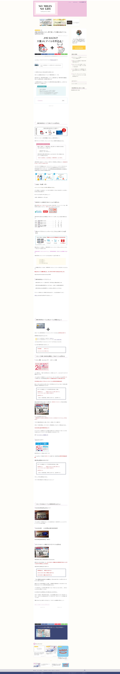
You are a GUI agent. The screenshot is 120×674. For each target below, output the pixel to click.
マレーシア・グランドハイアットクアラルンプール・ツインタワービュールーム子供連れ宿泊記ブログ (79, 75)
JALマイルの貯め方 (39, 670)
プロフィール (74, 43)
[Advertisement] (51, 113)
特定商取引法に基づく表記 (75, 90)
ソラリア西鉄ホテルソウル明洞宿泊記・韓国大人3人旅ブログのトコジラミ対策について (79, 70)
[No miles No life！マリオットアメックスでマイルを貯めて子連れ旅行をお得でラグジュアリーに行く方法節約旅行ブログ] (46, 15)
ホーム (70, 2)
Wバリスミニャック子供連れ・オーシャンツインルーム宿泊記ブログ (80, 58)
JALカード (36, 295)
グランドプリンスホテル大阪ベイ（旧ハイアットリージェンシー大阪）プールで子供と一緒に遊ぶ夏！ (79, 65)
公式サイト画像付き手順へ (58, 339)
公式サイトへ (52, 338)
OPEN (63, 100)
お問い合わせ (75, 2)
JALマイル (37, 604)
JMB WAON (47, 604)
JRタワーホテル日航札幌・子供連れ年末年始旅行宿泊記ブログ (79, 61)
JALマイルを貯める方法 (42, 604)
